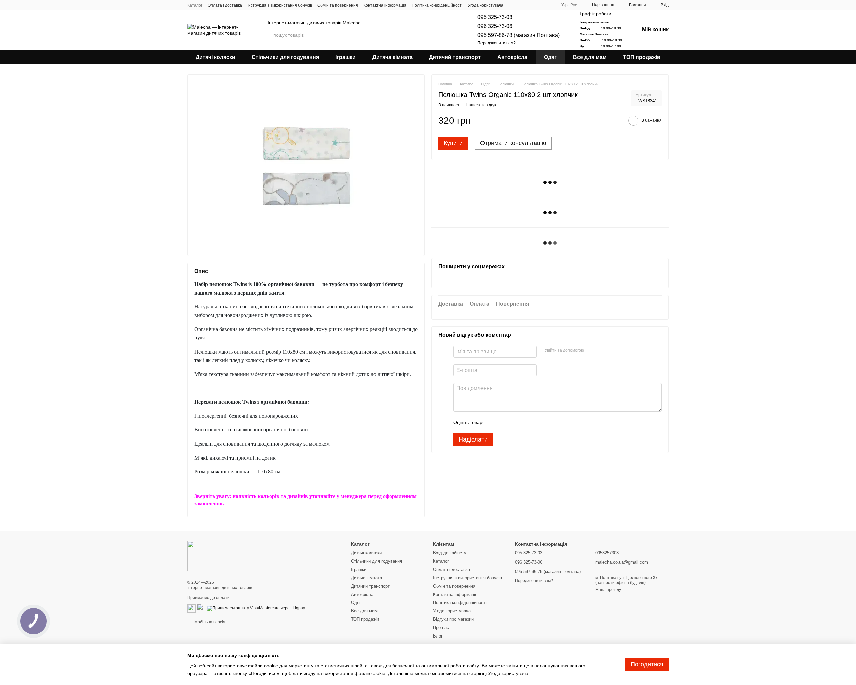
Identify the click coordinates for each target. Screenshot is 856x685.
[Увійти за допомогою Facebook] (591, 351)
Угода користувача (485, 5)
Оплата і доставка (225, 5)
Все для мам (590, 57)
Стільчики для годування (285, 57)
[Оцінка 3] (515, 423)
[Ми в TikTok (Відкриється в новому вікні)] (550, 5)
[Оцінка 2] (504, 423)
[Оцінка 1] (493, 423)
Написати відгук (481, 105)
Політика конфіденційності (437, 5)
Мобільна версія (209, 622)
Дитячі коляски (215, 57)
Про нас (441, 627)
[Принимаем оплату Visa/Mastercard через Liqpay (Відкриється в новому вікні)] (256, 608)
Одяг (550, 57)
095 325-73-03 (494, 17)
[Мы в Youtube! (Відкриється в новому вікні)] (534, 5)
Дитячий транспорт (455, 57)
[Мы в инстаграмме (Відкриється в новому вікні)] (542, 5)
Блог (438, 636)
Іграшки (345, 57)
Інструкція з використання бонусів (279, 5)
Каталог (194, 5)
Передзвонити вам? (496, 43)
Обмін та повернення (337, 5)
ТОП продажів (641, 57)
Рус (573, 5)
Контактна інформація (384, 5)
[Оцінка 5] (536, 423)
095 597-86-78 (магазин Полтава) (518, 35)
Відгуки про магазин (453, 619)
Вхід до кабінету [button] (449, 552)
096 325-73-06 (494, 26)
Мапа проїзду (608, 589)
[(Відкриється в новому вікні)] (191, 608)
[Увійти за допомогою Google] (602, 351)
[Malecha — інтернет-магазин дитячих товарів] (220, 556)
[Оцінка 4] (525, 423)
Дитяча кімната (392, 57)
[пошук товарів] (442, 35)
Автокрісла (512, 57)
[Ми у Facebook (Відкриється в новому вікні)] (526, 5)
